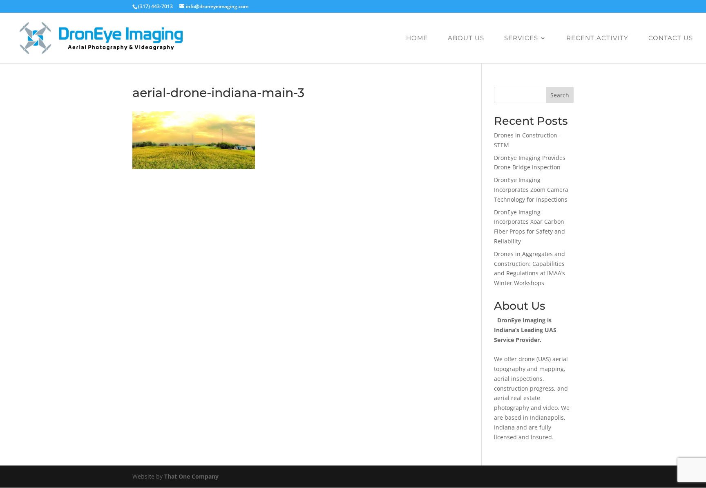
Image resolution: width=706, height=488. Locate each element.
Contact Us (670, 38)
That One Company (191, 476)
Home (417, 38)
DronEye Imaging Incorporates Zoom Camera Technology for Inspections (531, 189)
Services (521, 38)
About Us (466, 38)
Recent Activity (597, 38)
